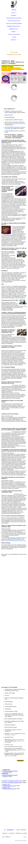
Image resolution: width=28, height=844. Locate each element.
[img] (14, 4)
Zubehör (13, 31)
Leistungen (13, 15)
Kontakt (14, 37)
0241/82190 (10, 830)
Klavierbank (16, 127)
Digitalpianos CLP (13, 28)
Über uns (13, 12)
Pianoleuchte (10, 128)
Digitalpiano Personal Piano (13, 26)
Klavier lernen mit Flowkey (14, 20)
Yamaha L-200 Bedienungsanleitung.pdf (8, 785)
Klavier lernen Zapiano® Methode (14, 23)
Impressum (13, 39)
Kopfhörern (22, 127)
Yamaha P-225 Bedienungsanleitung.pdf (12, 780)
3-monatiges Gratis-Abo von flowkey (14, 123)
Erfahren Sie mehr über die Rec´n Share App (15, 540)
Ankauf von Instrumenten (14, 34)
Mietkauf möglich (9, 114)
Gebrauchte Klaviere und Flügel (13, 18)
